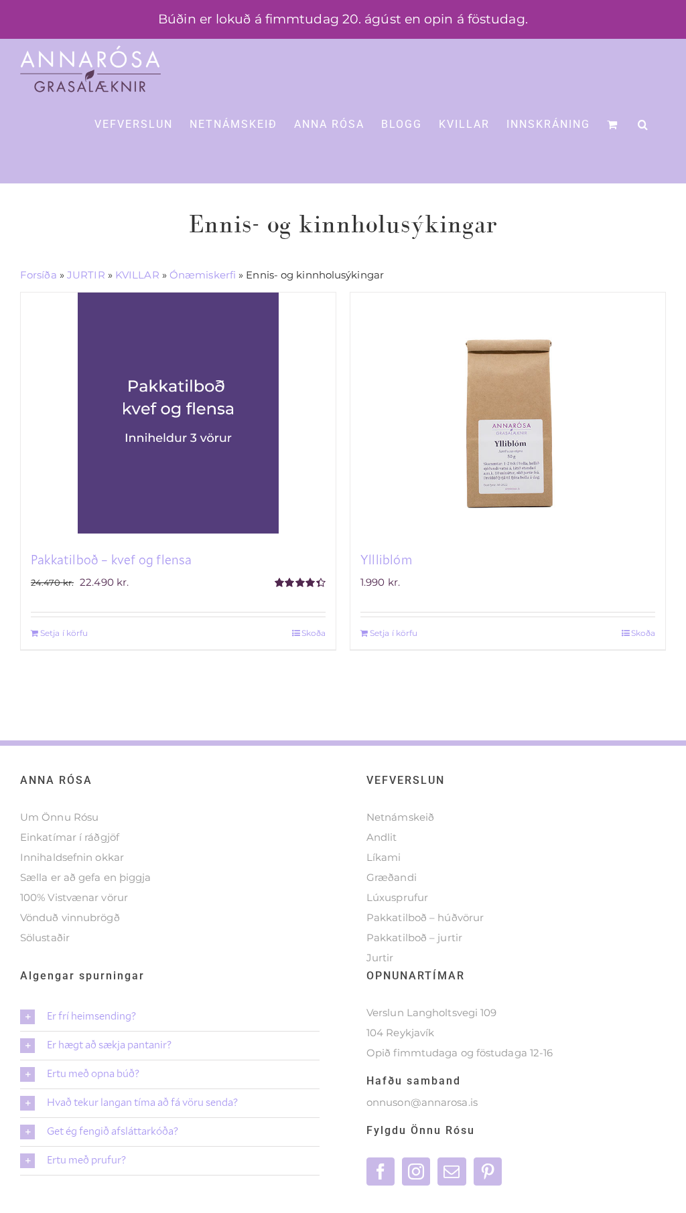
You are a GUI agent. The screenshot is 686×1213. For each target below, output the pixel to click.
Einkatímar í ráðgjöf (69, 837)
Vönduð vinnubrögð (70, 917)
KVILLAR (137, 274)
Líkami (383, 857)
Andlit (381, 837)
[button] (643, 124)
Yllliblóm (386, 559)
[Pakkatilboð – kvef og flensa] (178, 413)
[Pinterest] (488, 1171)
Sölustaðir (45, 937)
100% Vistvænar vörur (74, 897)
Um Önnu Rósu (59, 817)
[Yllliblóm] (507, 413)
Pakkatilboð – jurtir (414, 937)
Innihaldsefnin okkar (72, 857)
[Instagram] (416, 1171)
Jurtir (380, 957)
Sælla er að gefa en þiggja (85, 877)
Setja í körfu (64, 633)
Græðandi (391, 877)
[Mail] (451, 1171)
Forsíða (38, 274)
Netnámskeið (400, 817)
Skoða (313, 633)
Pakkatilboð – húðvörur (425, 917)
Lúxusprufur (397, 897)
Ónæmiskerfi (202, 274)
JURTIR (86, 274)
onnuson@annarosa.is (422, 1102)
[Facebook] (380, 1171)
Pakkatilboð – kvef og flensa (111, 559)
